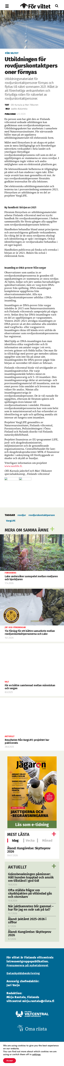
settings (36, 1054)
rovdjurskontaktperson (42, 515)
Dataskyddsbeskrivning (23, 973)
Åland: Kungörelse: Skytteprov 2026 (28, 849)
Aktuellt (17, 867)
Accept (9, 1060)
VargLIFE (10, 520)
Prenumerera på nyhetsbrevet (27, 965)
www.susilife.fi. (13, 466)
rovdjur (22, 515)
